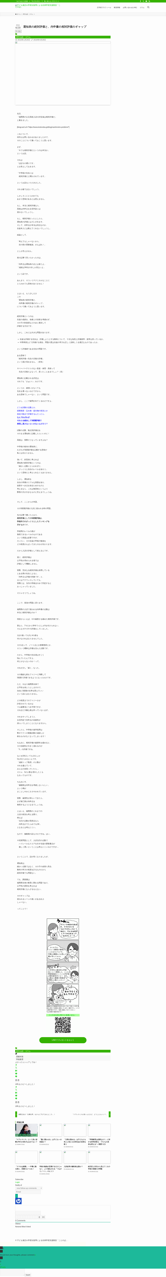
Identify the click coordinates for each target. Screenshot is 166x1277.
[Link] (36, 1217)
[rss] (149, 1)
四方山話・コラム (23, 37)
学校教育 (19, 1059)
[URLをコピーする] (17, 1080)
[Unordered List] (29, 1217)
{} (39, 1217)
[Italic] (19, 1217)
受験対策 (19, 1057)
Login (17, 1182)
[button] (16, 1065)
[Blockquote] (31, 1217)
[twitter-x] (143, 1)
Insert (28, 1275)
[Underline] (21, 1217)
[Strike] (24, 1217)
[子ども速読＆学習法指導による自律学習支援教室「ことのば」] (37, 7)
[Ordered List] (26, 1217)
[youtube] (146, 1)
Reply (3, 1267)
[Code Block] (34, 1217)
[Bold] (16, 1217)
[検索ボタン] (148, 7)
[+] (43, 1217)
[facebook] (140, 1)
